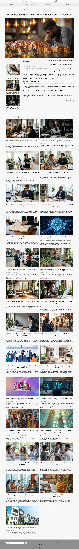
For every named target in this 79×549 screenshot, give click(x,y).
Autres (67, 4)
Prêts (11, 4)
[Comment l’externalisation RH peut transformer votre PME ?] (56, 386)
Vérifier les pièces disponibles (29, 66)
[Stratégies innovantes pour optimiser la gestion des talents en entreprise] (22, 354)
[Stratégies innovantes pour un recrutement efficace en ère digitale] (56, 451)
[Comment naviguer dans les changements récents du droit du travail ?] (56, 193)
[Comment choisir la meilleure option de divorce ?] (56, 160)
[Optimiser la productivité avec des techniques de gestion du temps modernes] (22, 322)
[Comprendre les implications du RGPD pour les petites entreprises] (56, 483)
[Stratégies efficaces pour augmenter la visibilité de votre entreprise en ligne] (56, 418)
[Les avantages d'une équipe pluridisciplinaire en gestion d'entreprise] (22, 451)
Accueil (6, 9)
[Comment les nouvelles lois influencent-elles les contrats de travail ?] (22, 225)
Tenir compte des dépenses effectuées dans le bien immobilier (35, 68)
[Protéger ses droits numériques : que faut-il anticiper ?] (56, 225)
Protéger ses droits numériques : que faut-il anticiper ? (56, 237)
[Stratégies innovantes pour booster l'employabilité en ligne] (56, 289)
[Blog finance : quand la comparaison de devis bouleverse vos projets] (13, 69)
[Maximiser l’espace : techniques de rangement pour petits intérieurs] (56, 354)
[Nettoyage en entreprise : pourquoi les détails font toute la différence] (22, 160)
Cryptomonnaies (29, 4)
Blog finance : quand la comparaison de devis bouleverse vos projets (13, 77)
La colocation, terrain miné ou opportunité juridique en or (22, 140)
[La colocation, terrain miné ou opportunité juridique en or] (13, 85)
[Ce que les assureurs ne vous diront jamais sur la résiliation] (13, 100)
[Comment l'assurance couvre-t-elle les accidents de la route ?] (22, 257)
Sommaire (27, 61)
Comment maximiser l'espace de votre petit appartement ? (22, 301)
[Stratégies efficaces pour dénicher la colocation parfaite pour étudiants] (22, 418)
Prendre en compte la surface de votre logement (33, 64)
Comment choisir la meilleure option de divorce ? (56, 172)
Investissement (49, 4)
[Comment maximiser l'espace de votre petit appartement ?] (22, 289)
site (54, 78)
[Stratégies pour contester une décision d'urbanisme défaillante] (56, 322)
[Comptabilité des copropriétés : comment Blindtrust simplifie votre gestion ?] (22, 515)
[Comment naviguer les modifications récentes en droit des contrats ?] (22, 193)
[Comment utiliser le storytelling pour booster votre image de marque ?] (22, 386)
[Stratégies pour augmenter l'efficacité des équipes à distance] (22, 483)
